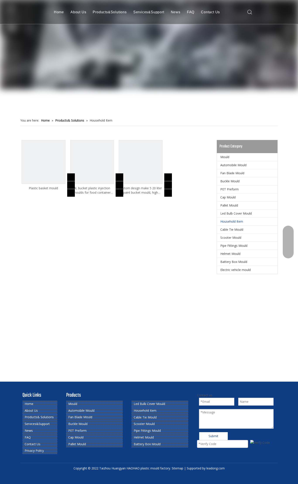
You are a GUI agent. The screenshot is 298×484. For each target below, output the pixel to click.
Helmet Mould (230, 254)
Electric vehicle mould (235, 270)
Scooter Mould (230, 237)
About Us (78, 12)
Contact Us (210, 12)
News (175, 12)
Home (59, 12)
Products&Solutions (110, 12)
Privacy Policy (34, 450)
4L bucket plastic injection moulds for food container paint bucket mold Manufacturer (92, 190)
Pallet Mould (229, 205)
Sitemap (177, 468)
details (74, 192)
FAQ (190, 12)
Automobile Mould (233, 165)
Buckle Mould (230, 181)
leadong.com (215, 468)
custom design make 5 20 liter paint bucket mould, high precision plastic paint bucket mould (140, 190)
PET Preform (229, 189)
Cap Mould (228, 197)
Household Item (231, 221)
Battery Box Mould (233, 262)
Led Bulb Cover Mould (236, 213)
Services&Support (148, 12)
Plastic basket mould (43, 188)
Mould (224, 157)
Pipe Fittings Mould (233, 246)
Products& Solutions (39, 417)
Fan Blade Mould (232, 173)
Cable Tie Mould (231, 229)
